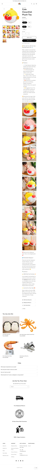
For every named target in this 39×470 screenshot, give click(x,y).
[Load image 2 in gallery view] (9, 27)
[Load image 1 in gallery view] (4, 27)
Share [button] (24, 308)
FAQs (4, 450)
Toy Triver (20, 467)
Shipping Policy (14, 445)
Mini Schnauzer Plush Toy (24, 356)
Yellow (24, 22)
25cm (24, 26)
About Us (4, 445)
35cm (29, 26)
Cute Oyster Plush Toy (6, 334)
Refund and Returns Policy (14, 449)
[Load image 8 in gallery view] (18, 32)
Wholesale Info (5, 455)
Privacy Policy (13, 454)
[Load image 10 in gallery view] (9, 36)
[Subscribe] (28, 386)
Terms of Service (14, 452)
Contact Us (5, 448)
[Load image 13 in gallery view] (4, 40)
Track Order (5, 453)
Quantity (23, 31)
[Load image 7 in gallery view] (13, 32)
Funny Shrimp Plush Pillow (7, 356)
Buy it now (29, 40)
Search (29, 445)
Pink (29, 22)
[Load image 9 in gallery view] (4, 36)
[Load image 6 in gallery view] (9, 32)
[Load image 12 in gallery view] (18, 36)
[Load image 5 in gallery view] (4, 32)
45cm (24, 29)
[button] (2, 4)
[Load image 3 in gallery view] (13, 27)
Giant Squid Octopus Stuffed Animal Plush (27, 334)
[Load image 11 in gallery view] (13, 36)
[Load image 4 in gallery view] (18, 27)
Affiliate (12, 456)
